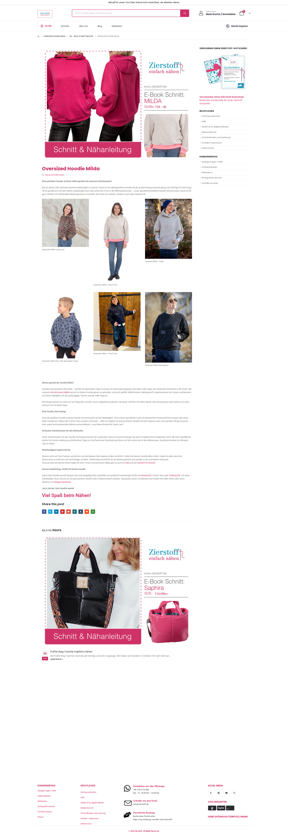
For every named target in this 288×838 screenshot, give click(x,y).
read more (56, 659)
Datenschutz (208, 148)
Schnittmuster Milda (60, 392)
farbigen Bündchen (62, 482)
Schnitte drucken (210, 183)
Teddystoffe (174, 475)
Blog (100, 26)
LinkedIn (56, 511)
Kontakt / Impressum (212, 142)
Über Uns (83, 26)
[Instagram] (234, 793)
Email (68, 511)
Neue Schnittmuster (54, 175)
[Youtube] (226, 793)
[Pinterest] (218, 793)
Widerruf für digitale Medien (215, 126)
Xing (74, 511)
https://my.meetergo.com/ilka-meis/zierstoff (152, 819)
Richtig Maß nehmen (212, 177)
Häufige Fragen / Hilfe (212, 161)
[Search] (184, 13)
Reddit (87, 511)
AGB (204, 121)
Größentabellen (209, 167)
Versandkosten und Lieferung (216, 137)
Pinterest (62, 511)
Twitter (50, 511)
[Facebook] (211, 793)
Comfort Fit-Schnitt (146, 463)
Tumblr (80, 511)
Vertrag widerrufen (211, 116)
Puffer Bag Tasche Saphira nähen (71, 651)
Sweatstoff (146, 475)
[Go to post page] (117, 591)
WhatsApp (93, 511)
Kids (127, 463)
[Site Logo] (45, 14)
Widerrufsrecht (209, 132)
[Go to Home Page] (38, 36)
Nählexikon (117, 26)
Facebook (44, 511)
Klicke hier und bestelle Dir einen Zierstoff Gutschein (222, 100)
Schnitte (65, 26)
